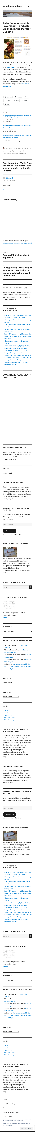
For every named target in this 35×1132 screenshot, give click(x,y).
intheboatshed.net (12, 6)
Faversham (20, 151)
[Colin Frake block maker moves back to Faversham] (17, 47)
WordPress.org (9, 720)
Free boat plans (8, 1108)
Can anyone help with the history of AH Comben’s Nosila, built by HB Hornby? (17, 666)
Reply (5, 189)
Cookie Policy (9, 1125)
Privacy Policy (7, 1116)
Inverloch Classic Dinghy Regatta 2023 (17, 346)
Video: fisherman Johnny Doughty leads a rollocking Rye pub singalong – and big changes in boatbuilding (18, 357)
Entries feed (8, 715)
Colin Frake (11, 67)
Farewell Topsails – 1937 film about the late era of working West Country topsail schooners (18, 336)
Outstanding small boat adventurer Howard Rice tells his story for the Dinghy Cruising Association (16, 350)
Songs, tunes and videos (11, 1112)
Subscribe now (9, 531)
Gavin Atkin (8, 148)
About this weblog (9, 1104)
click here (6, 617)
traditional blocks (21, 153)
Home (5, 1100)
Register (7, 710)
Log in (6, 713)
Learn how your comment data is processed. (17, 243)
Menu (29, 6)
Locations (15, 150)
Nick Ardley (10, 178)
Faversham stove (11, 153)
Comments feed (9, 717)
